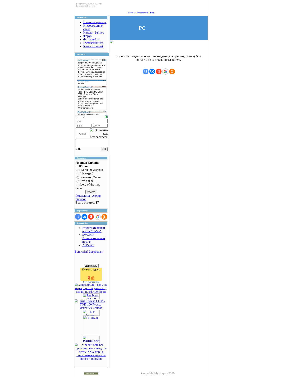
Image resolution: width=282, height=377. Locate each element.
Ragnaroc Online (90, 177)
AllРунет (88, 245)
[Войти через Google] (98, 217)
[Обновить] (106, 116)
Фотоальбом (91, 39)
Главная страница (94, 22)
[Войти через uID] (78, 217)
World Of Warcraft (91, 169)
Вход (152, 13)
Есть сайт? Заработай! (89, 251)
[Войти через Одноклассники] (104, 217)
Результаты (83, 195)
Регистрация (142, 13)
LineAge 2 (86, 173)
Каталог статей (93, 46)
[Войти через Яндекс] (91, 217)
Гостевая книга (93, 42)
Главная (131, 13)
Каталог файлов (93, 32)
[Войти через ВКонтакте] (84, 217)
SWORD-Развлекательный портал (93, 238)
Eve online (86, 180)
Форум (87, 36)
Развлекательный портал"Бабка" (93, 229)
